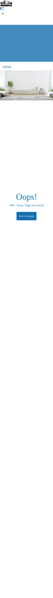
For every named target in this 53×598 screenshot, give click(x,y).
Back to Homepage (26, 216)
